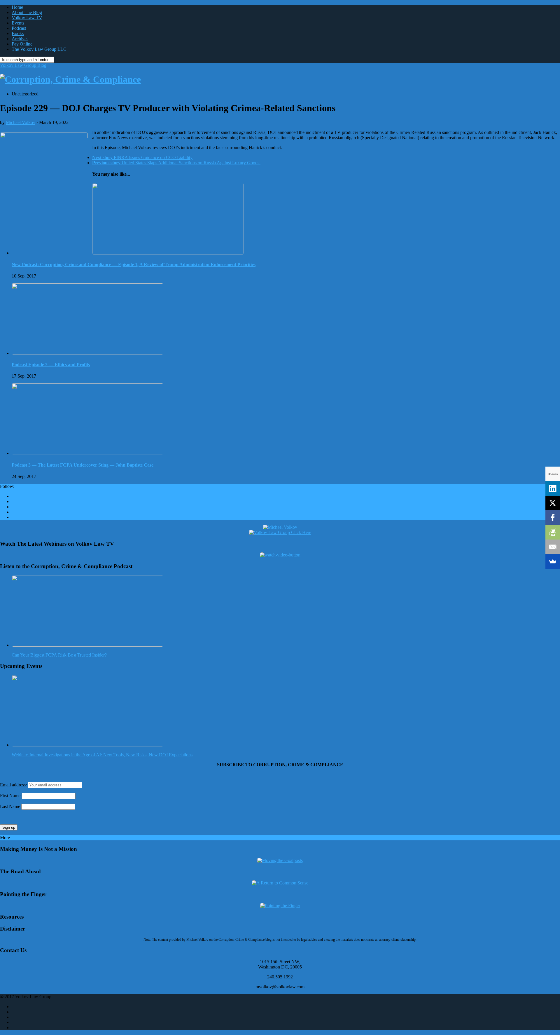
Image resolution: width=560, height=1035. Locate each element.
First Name (10, 795)
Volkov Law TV (27, 17)
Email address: (14, 784)
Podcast (19, 28)
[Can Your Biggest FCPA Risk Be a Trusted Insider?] (87, 645)
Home (17, 7)
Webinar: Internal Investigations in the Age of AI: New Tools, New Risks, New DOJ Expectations (102, 754)
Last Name (10, 806)
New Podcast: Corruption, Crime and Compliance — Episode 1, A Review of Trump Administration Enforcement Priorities (134, 264)
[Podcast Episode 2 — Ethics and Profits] (87, 353)
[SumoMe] (552, 561)
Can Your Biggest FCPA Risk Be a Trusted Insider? (59, 654)
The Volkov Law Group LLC (39, 49)
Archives (20, 38)
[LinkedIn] (552, 488)
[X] (552, 503)
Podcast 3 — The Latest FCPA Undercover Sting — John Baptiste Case (82, 464)
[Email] (552, 547)
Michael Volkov (20, 122)
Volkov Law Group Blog (23, 65)
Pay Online (22, 43)
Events (18, 22)
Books (18, 33)
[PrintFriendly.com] (552, 532)
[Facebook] (552, 517)
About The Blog (27, 12)
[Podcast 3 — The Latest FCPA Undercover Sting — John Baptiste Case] (87, 453)
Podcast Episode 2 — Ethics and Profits (51, 364)
